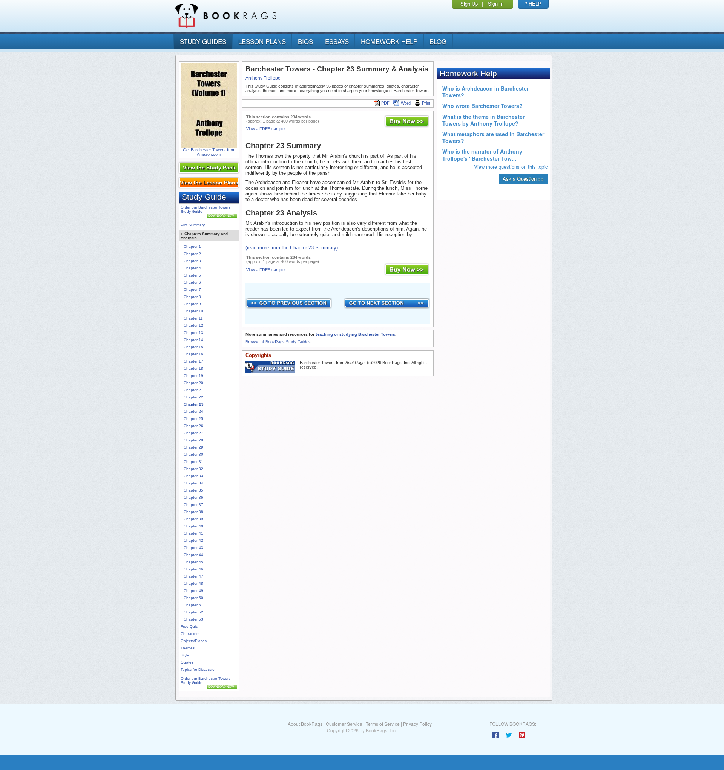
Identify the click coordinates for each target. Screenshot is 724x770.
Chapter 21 (193, 390)
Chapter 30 (193, 454)
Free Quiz (189, 626)
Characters (190, 634)
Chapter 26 (193, 426)
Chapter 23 (194, 404)
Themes (188, 648)
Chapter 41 (193, 533)
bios (305, 41)
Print (426, 103)
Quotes (187, 662)
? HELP (533, 3)
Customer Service (344, 724)
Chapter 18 (193, 368)
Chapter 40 (193, 526)
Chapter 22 (193, 397)
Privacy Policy (417, 724)
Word (406, 103)
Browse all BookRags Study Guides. (278, 342)
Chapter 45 (193, 562)
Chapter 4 (192, 268)
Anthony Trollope (263, 78)
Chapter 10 (193, 311)
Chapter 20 (193, 383)
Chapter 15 (193, 347)
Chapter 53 (193, 619)
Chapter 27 (193, 433)
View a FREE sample (265, 128)
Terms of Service (383, 724)
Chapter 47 (193, 576)
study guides (203, 41)
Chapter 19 (193, 375)
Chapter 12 (193, 325)
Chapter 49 (193, 591)
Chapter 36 (193, 497)
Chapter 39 (193, 519)
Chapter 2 (192, 254)
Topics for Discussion (199, 669)
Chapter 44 (193, 555)
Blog (437, 41)
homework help (389, 41)
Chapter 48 (193, 583)
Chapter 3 (192, 261)
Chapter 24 (193, 411)
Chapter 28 (193, 440)
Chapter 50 (193, 598)
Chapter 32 (193, 469)
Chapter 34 (193, 483)
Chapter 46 (193, 569)
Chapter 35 (193, 490)
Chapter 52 (193, 612)
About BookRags (305, 724)
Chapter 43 (193, 548)
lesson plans (262, 41)
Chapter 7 (192, 289)
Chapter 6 (192, 282)
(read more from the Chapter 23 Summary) (291, 248)
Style (185, 655)
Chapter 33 (193, 476)
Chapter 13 (193, 332)
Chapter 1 (192, 246)
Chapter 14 (193, 340)
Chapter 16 (193, 354)
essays (337, 41)
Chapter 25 (193, 419)
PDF (385, 103)
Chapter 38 (193, 512)
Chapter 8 (192, 297)
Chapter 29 (193, 447)
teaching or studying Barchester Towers (355, 334)
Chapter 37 (193, 505)
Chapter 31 (193, 462)
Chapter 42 (193, 540)
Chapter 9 (192, 304)
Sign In (495, 3)
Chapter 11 (193, 318)
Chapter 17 (193, 361)
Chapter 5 (192, 275)
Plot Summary (193, 225)
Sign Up (469, 3)
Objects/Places (194, 641)
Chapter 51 (193, 605)
